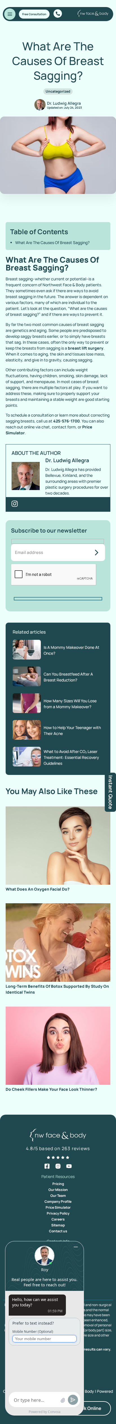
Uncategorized (58, 91)
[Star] (48, 1157)
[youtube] (69, 1166)
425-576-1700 (66, 421)
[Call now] (57, 13)
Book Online (88, 1408)
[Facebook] (47, 1166)
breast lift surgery (85, 348)
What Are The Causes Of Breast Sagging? (52, 242)
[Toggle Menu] (10, 14)
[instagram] (58, 1166)
